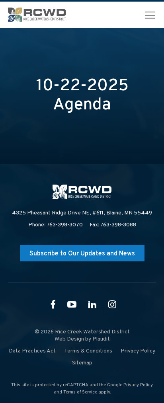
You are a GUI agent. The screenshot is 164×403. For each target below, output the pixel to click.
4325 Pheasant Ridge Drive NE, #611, (82, 213)
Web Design (69, 339)
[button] (150, 15)
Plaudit (101, 339)
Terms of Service (80, 392)
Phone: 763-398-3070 (55, 225)
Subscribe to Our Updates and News (82, 254)
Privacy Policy (138, 385)
